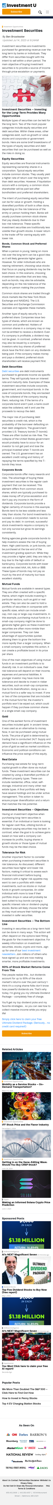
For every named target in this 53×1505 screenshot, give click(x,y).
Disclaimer (34, 1480)
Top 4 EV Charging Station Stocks (21, 1403)
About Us (6, 1480)
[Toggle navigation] (47, 12)
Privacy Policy (26, 1483)
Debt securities (10, 371)
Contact (14, 1480)
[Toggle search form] (40, 12)
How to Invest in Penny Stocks (19, 1398)
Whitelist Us (45, 1480)
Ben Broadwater (15, 36)
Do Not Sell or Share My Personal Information (23, 1486)
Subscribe (16, 11)
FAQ (48, 1486)
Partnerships (24, 1480)
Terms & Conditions (26, 1488)
